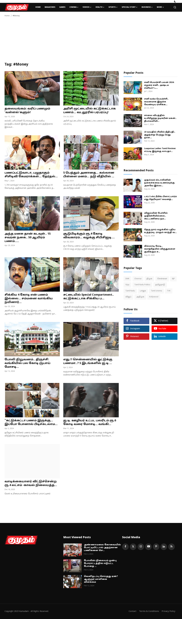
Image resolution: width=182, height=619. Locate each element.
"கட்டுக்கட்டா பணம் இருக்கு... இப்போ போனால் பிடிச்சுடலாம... (31, 422)
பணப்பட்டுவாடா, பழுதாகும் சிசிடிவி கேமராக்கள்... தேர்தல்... (31, 174)
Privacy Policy (168, 611)
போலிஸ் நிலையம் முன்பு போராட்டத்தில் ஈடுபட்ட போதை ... (100, 563)
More (159, 7)
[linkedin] (164, 546)
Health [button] (99, 7)
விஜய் (128, 297)
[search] (174, 7)
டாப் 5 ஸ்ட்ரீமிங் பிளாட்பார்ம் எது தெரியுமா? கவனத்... (160, 198)
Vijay (127, 285)
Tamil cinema (156, 291)
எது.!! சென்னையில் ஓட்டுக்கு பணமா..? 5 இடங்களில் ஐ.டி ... (87, 361)
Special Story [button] (129, 7)
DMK (127, 279)
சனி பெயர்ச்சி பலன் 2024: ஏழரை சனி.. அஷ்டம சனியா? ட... (159, 85)
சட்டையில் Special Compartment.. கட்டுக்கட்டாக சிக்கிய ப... (88, 296)
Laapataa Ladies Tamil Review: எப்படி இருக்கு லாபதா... (160, 150)
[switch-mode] (175, 1)
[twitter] (133, 546)
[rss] (171, 546)
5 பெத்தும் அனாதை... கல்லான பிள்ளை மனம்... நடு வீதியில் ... (88, 174)
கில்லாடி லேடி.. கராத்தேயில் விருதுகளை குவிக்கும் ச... (159, 249)
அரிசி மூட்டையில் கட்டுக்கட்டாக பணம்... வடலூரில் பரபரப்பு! (89, 110)
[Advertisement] (91, 41)
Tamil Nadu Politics (142, 285)
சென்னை (162, 279)
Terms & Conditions (149, 611)
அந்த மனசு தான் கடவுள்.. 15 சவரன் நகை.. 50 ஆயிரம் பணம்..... (28, 237)
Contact (132, 611)
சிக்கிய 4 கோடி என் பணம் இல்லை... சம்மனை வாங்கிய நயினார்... (29, 298)
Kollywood (153, 297)
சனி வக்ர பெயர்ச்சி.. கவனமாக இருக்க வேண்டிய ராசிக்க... (156, 102)
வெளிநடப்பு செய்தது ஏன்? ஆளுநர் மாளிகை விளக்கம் (101, 579)
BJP (173, 279)
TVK (168, 291)
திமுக (149, 279)
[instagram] (140, 546)
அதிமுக (140, 297)
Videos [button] (86, 7)
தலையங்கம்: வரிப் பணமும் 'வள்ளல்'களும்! (27, 110)
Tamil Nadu (130, 291)
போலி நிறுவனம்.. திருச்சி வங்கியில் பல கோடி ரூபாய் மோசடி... (27, 363)
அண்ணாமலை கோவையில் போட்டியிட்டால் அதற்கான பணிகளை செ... (102, 547)
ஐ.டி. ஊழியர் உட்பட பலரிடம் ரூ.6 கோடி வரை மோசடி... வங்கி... (89, 422)
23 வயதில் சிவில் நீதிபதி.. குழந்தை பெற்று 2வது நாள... (159, 135)
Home (38, 7)
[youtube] (148, 546)
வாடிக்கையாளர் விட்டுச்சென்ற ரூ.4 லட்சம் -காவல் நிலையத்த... (31, 483)
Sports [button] (112, 7)
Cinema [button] (72, 7)
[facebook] (125, 546)
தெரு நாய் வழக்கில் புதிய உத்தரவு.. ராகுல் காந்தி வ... (160, 231)
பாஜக (143, 291)
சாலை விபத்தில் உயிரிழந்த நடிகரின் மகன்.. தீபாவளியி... (160, 118)
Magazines (50, 7)
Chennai (137, 279)
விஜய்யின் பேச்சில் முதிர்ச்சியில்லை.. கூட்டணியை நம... (156, 216)
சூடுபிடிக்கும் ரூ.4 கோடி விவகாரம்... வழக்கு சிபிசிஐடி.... (89, 235)
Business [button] (146, 7)
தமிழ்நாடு (160, 285)
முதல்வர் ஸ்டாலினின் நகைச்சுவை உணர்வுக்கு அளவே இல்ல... (159, 183)
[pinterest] (156, 546)
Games (62, 7)
